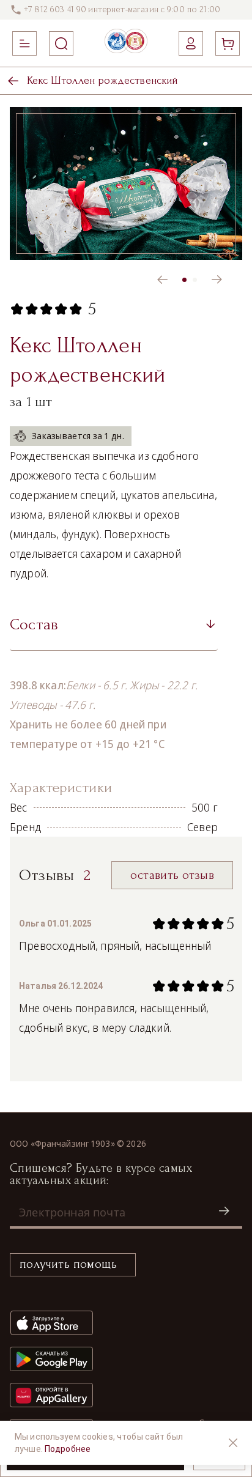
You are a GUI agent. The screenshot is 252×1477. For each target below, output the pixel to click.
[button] (114, 628)
